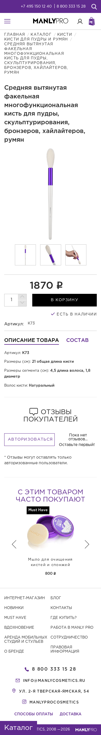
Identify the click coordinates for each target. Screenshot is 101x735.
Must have (15, 617)
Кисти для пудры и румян (36, 39)
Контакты (61, 608)
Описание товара (31, 340)
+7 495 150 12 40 (36, 6)
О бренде (14, 651)
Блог (55, 598)
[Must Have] (50, 530)
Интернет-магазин (24, 598)
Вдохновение (19, 627)
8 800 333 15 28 (71, 6)
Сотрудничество (69, 637)
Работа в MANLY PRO (71, 627)
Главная (14, 34)
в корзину (64, 300)
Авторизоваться (30, 439)
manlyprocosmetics (54, 702)
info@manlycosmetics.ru (54, 680)
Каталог (41, 34)
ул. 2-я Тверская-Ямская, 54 (54, 691)
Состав (77, 340)
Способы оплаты (33, 714)
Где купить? (63, 617)
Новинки (14, 608)
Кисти (64, 34)
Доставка (70, 714)
